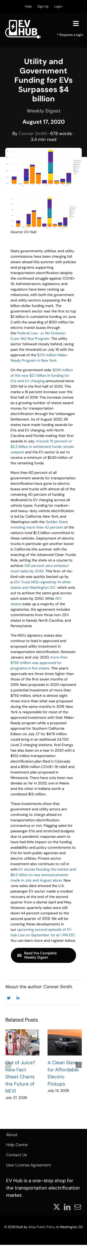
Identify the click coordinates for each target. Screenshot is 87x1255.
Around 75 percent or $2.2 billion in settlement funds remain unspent (42, 447)
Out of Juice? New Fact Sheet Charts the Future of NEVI (20, 1076)
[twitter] (56, 1207)
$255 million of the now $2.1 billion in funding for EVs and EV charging (42, 375)
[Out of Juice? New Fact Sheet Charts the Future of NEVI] (22, 1042)
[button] (8, 1065)
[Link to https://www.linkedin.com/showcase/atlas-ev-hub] (17, 998)
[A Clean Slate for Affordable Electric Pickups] (65, 1042)
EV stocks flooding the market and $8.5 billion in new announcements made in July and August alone (43, 875)
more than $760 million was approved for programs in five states (39, 663)
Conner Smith (33, 133)
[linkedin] (67, 1207)
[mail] (77, 1207)
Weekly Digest (43, 111)
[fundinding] (43, 197)
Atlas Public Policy (41, 1227)
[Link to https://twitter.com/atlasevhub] (8, 998)
